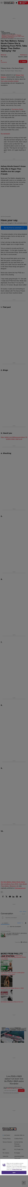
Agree (14, 1172)
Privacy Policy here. (17, 1169)
